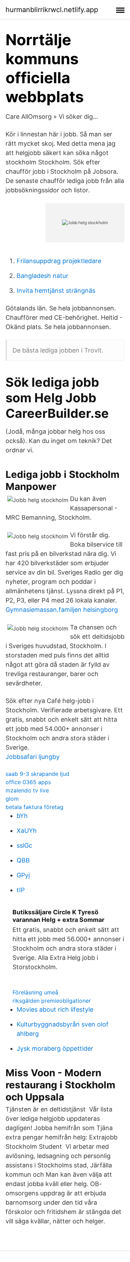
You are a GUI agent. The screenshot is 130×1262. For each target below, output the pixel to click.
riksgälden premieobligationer (51, 1000)
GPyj (23, 875)
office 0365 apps (28, 782)
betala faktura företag (34, 806)
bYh (22, 815)
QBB (23, 860)
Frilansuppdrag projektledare (59, 260)
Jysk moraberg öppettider (55, 1048)
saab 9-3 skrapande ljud (37, 773)
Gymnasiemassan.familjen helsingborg (62, 609)
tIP (21, 890)
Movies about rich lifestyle (55, 1009)
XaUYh (27, 830)
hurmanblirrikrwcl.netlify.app (52, 9)
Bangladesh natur (42, 275)
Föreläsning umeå (35, 992)
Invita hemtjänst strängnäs (56, 290)
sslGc (24, 845)
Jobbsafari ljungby (33, 756)
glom (12, 798)
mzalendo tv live (27, 790)
